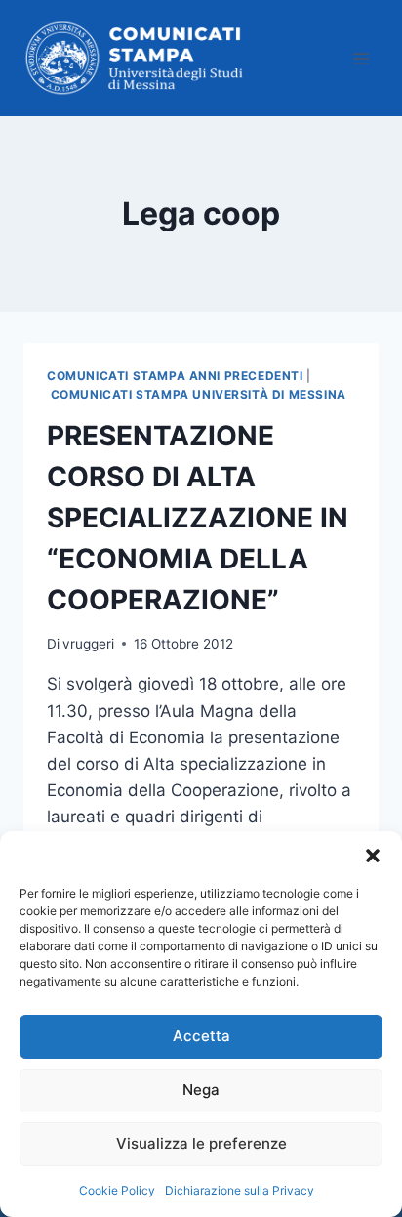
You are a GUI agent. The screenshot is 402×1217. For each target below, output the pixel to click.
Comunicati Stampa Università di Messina (198, 394)
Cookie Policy (117, 1190)
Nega (201, 1089)
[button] (372, 855)
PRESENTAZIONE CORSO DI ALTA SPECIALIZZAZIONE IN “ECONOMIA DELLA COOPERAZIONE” (197, 517)
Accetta (201, 1036)
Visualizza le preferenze (201, 1143)
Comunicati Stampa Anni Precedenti (175, 375)
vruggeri (88, 643)
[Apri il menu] (360, 58)
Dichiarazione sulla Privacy (239, 1190)
